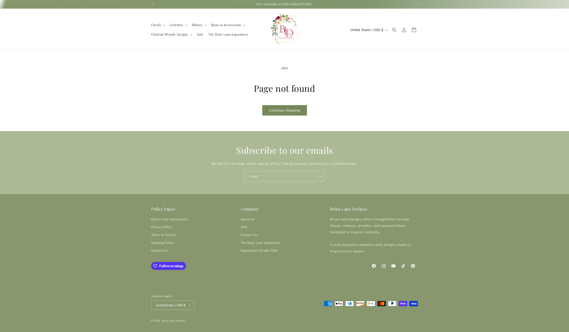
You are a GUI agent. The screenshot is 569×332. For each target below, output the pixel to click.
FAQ (244, 227)
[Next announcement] (416, 4)
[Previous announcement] (153, 4)
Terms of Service (163, 235)
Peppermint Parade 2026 (259, 250)
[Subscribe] (319, 176)
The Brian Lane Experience (260, 243)
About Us (248, 219)
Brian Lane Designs (173, 320)
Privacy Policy (161, 227)
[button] (157, 25)
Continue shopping (284, 110)
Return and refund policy (169, 219)
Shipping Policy (162, 243)
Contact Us (159, 250)
